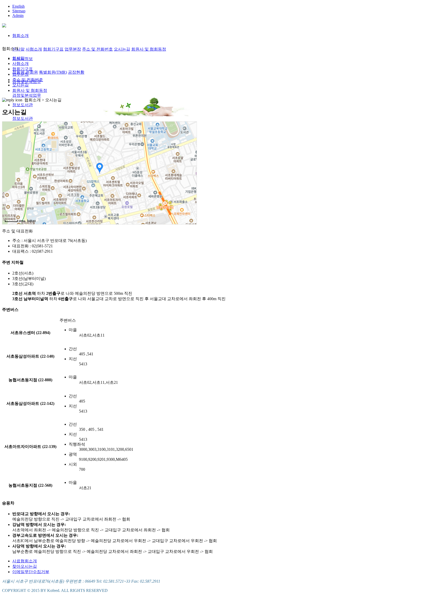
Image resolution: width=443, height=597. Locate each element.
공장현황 (76, 72)
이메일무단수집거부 (30, 572)
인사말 (18, 49)
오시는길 (122, 49)
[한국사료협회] (4, 24)
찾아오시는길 (24, 566)
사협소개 (34, 49)
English (18, 6)
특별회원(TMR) (53, 72)
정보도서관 (22, 105)
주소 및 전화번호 (97, 49)
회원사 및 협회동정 (148, 49)
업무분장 (73, 49)
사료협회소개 (24, 561)
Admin (18, 15)
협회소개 (20, 35)
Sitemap (18, 11)
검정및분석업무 (26, 95)
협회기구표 (53, 49)
